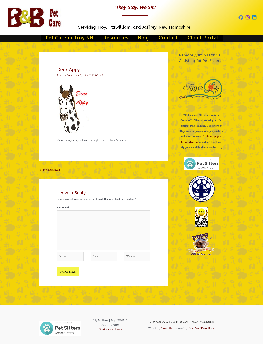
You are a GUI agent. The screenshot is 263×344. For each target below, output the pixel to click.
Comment (64, 207)
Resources (115, 38)
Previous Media (50, 169)
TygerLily (166, 328)
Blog (143, 38)
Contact (168, 38)
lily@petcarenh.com (110, 329)
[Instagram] (247, 17)
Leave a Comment (67, 75)
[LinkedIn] (254, 17)
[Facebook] (240, 17)
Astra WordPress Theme (201, 328)
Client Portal (202, 38)
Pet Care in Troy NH (69, 38)
